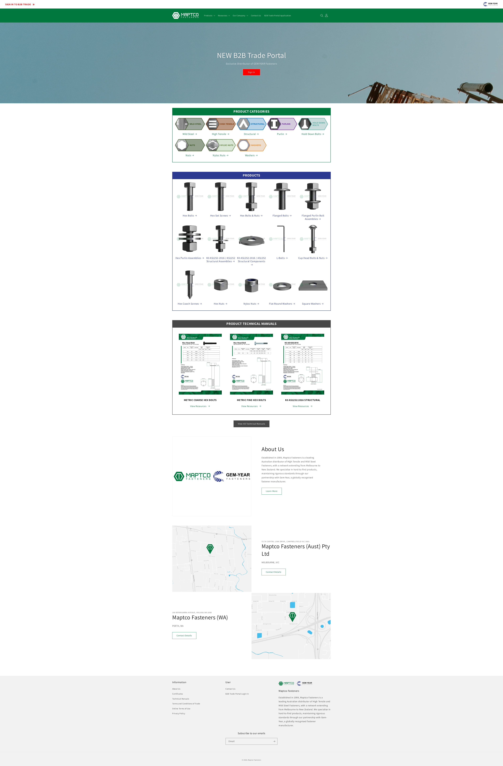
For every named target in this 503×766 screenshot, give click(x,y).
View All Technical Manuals (251, 423)
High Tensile (219, 134)
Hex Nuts (219, 303)
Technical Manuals (180, 698)
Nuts (188, 155)
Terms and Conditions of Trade (186, 703)
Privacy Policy (178, 713)
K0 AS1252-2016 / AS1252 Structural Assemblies (220, 259)
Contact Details (273, 572)
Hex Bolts (188, 215)
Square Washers (311, 303)
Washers (250, 155)
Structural (250, 134)
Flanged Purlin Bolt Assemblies (313, 217)
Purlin (280, 134)
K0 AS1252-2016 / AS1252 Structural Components (251, 259)
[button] (209, 16)
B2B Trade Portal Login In (237, 693)
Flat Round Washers (280, 303)
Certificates (177, 693)
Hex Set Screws (219, 215)
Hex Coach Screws (188, 303)
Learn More (271, 491)
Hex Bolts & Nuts (250, 215)
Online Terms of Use (181, 708)
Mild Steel (188, 134)
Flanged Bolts (281, 215)
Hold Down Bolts (311, 134)
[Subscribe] (274, 741)
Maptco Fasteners (254, 760)
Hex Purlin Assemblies (188, 258)
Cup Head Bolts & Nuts (311, 258)
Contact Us (230, 688)
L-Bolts (281, 258)
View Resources (198, 406)
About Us (176, 688)
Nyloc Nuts (219, 155)
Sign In (251, 72)
